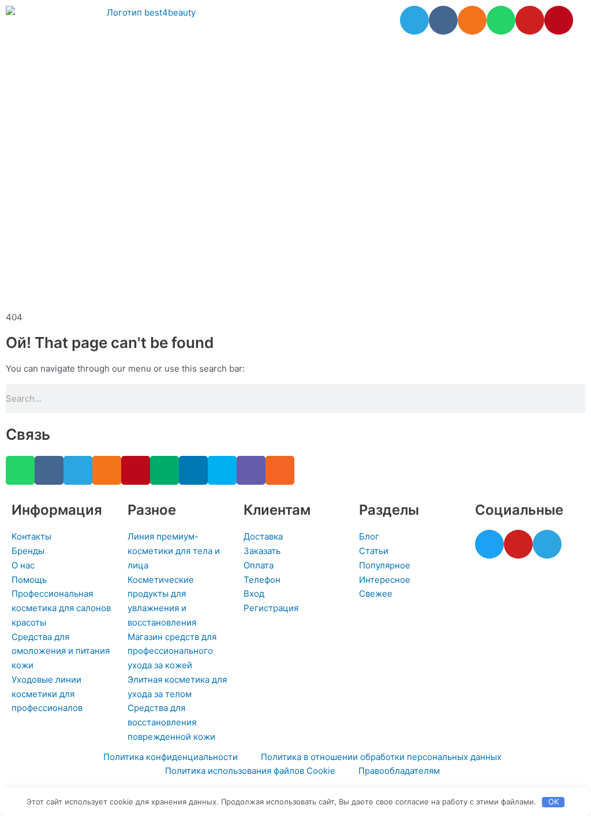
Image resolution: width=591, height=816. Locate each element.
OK (553, 801)
